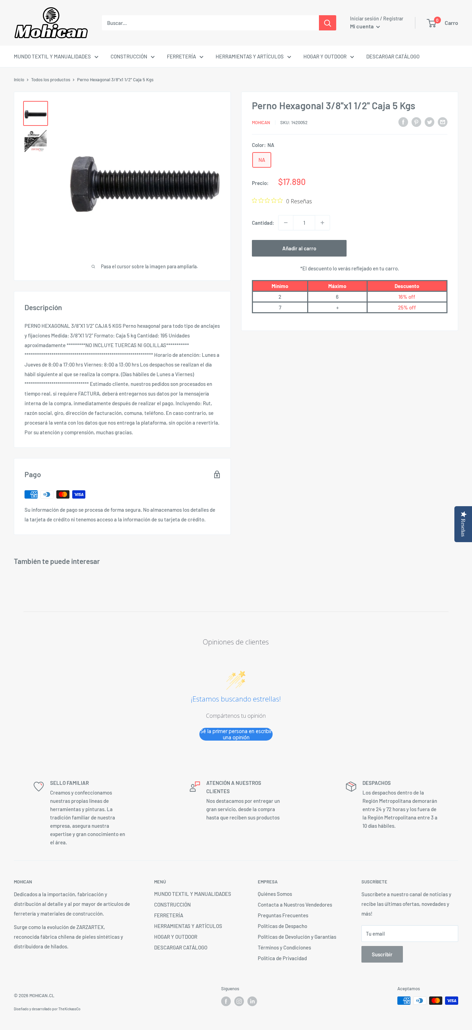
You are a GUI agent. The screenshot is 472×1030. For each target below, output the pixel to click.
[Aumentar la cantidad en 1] (322, 222)
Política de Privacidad (282, 958)
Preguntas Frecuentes (283, 915)
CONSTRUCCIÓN (129, 56)
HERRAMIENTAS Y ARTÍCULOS (250, 56)
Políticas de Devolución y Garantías (297, 937)
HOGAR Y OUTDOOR (325, 56)
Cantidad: (263, 223)
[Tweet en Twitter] (429, 121)
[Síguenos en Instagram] (239, 1001)
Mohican (261, 122)
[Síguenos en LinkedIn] (252, 1001)
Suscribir (382, 954)
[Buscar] (327, 22)
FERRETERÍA (181, 56)
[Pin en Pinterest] (416, 121)
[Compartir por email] (442, 121)
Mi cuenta (362, 26)
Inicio (19, 79)
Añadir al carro (299, 248)
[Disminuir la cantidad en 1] (286, 222)
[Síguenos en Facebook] (226, 1001)
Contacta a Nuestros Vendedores (295, 904)
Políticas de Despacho (282, 926)
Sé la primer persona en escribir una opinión (236, 734)
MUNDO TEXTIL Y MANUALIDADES (52, 56)
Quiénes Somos (275, 894)
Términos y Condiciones (284, 947)
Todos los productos (50, 79)
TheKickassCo (69, 1009)
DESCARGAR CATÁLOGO (392, 56)
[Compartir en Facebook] (403, 121)
